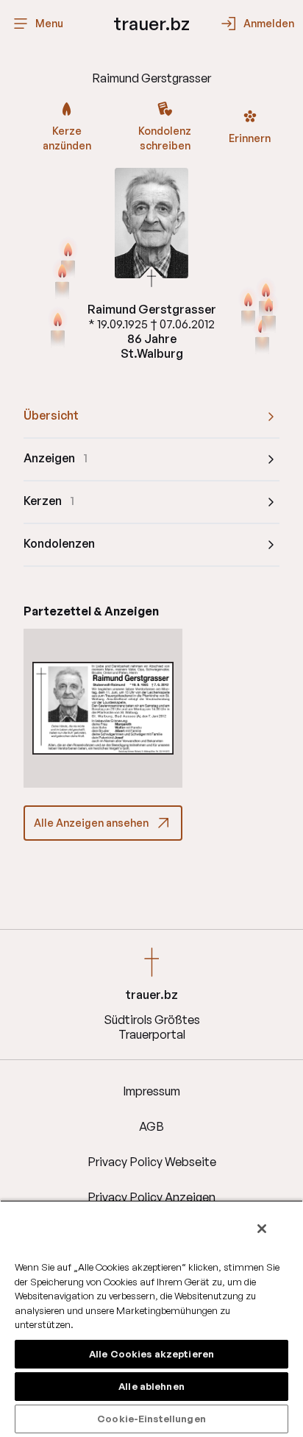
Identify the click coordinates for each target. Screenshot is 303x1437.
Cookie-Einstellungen (151, 1418)
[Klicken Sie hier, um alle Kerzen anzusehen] (57, 328)
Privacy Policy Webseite (152, 1161)
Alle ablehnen (151, 1386)
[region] (151, 1318)
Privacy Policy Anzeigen (151, 1197)
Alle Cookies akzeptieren (151, 1354)
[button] (103, 708)
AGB (151, 1126)
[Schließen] (262, 1228)
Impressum (151, 1091)
